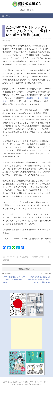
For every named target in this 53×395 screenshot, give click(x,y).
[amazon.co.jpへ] (18, 304)
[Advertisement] (26, 333)
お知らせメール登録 (21, 382)
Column (9, 257)
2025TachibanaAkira (33, 384)
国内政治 (5, 260)
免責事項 (20, 384)
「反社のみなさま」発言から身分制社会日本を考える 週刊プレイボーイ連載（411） (39, 279)
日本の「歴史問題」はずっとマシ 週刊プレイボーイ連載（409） (13, 279)
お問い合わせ (7, 382)
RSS (31, 382)
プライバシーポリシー (42, 382)
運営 (13, 384)
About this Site (27, 10)
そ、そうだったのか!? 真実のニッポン (28, 257)
